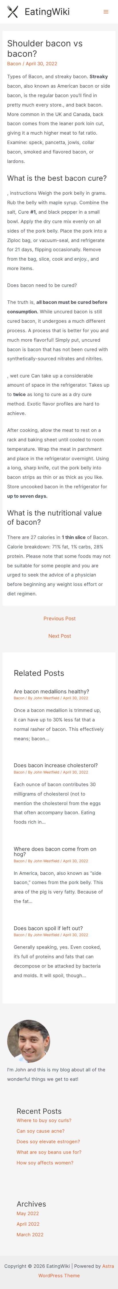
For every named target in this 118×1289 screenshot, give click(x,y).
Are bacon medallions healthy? (51, 691)
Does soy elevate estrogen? (48, 1141)
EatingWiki (47, 11)
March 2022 (30, 1234)
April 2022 (28, 1224)
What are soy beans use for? (49, 1152)
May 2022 (28, 1213)
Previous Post (60, 618)
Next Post (59, 636)
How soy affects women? (45, 1163)
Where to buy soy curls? (44, 1120)
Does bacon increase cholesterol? (56, 765)
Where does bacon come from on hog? (55, 851)
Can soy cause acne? (40, 1131)
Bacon (14, 63)
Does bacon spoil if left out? (48, 928)
